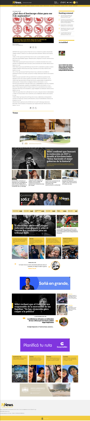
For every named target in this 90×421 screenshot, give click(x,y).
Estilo (66, 5)
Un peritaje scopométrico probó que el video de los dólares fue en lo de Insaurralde (72, 308)
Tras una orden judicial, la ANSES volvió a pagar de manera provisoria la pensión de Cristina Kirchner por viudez (36, 182)
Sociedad (28, 5)
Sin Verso (52, 5)
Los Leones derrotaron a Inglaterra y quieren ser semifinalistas (68, 241)
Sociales (62, 5)
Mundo (41, 5)
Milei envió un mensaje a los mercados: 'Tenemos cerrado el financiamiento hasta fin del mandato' (36, 241)
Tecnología (75, 5)
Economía (14, 5)
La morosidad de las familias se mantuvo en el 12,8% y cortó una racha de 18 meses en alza (69, 182)
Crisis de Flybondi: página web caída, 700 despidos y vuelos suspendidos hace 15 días (66, 16)
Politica (23, 5)
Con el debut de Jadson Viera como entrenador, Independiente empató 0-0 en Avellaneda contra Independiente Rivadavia (66, 67)
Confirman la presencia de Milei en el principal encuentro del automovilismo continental (52, 183)
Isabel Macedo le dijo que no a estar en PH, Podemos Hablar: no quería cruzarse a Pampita (67, 29)
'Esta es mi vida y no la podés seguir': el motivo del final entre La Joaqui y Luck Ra (69, 359)
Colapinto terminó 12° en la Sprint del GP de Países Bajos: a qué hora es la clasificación (72, 297)
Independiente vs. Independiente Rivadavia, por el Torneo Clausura (67, 25)
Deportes (32, 5)
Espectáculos (46, 5)
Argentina (19, 5)
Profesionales (57, 5)
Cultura (70, 5)
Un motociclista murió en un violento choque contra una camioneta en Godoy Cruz (66, 33)
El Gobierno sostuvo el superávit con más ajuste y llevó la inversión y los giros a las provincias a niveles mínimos (53, 240)
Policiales (37, 5)
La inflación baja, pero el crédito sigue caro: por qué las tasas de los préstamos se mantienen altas (20, 240)
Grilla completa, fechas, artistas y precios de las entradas (19, 358)
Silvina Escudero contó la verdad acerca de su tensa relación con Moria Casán (35, 359)
